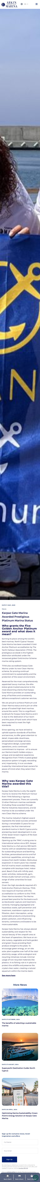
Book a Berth (8, 1179)
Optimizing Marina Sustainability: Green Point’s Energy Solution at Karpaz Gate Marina (19, 1115)
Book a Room (19, 1179)
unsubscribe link (23, 1168)
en (25, 4)
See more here (8, 975)
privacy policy (11, 1172)
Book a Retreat (31, 1179)
